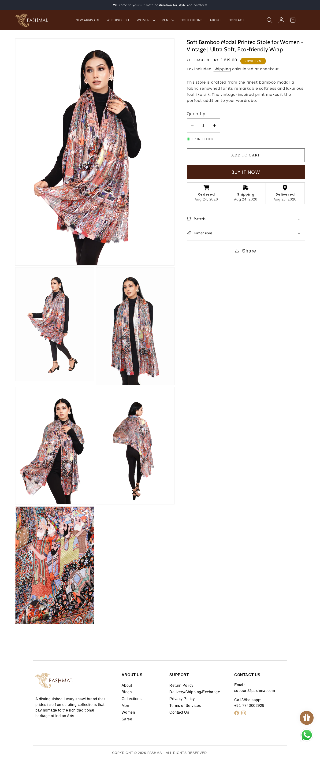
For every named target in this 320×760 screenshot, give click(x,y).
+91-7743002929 (249, 706)
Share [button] (249, 250)
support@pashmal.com (254, 691)
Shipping (222, 69)
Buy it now (245, 172)
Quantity (196, 114)
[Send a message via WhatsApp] (306, 735)
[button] (145, 20)
